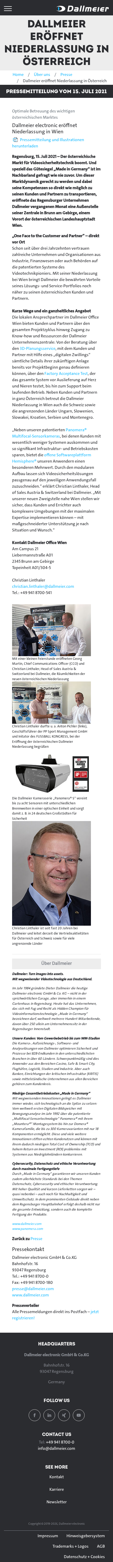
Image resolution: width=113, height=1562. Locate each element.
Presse (66, 74)
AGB (101, 1546)
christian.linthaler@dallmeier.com (43, 586)
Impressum (48, 1536)
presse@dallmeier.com (33, 1288)
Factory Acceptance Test (66, 373)
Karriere (56, 1489)
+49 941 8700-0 (60, 1442)
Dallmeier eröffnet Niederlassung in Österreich (56, 42)
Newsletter (57, 1502)
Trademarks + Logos (71, 1546)
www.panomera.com (27, 1228)
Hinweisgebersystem (85, 1536)
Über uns (42, 74)
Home (18, 74)
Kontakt (56, 1477)
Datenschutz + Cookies (84, 1556)
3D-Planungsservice (37, 348)
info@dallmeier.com (56, 1448)
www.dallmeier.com (26, 1224)
